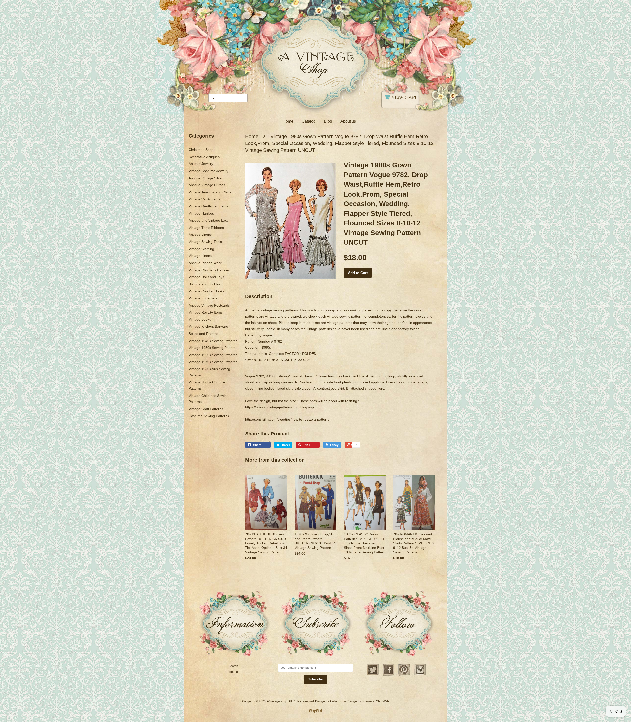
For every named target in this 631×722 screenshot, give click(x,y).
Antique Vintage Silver (206, 178)
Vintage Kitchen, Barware (208, 326)
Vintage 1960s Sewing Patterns (213, 355)
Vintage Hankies (201, 213)
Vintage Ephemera (203, 298)
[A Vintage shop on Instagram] (420, 675)
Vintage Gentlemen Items (208, 206)
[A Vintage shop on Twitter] (373, 675)
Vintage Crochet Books (206, 291)
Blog (328, 121)
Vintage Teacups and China (210, 192)
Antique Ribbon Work (205, 263)
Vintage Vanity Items (204, 199)
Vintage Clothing (201, 249)
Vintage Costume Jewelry (208, 171)
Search (233, 666)
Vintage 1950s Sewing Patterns (213, 348)
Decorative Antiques (204, 157)
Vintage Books (200, 319)
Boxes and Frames (203, 334)
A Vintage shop (277, 701)
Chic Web (382, 701)
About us (348, 121)
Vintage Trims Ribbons (206, 228)
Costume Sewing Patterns (209, 416)
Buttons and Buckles (204, 284)
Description (258, 296)
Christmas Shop (201, 150)
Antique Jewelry (201, 164)
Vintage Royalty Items (206, 312)
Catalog (309, 121)
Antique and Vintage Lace (209, 220)
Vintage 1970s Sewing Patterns (213, 362)
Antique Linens (200, 234)
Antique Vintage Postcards (209, 305)
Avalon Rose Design (343, 701)
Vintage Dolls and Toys (206, 277)
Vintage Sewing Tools (205, 242)
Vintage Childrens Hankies (209, 270)
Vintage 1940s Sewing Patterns (213, 341)
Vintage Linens (200, 256)
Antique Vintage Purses (207, 185)
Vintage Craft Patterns (206, 409)
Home (288, 121)
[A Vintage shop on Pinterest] (404, 675)
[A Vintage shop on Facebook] (388, 675)
